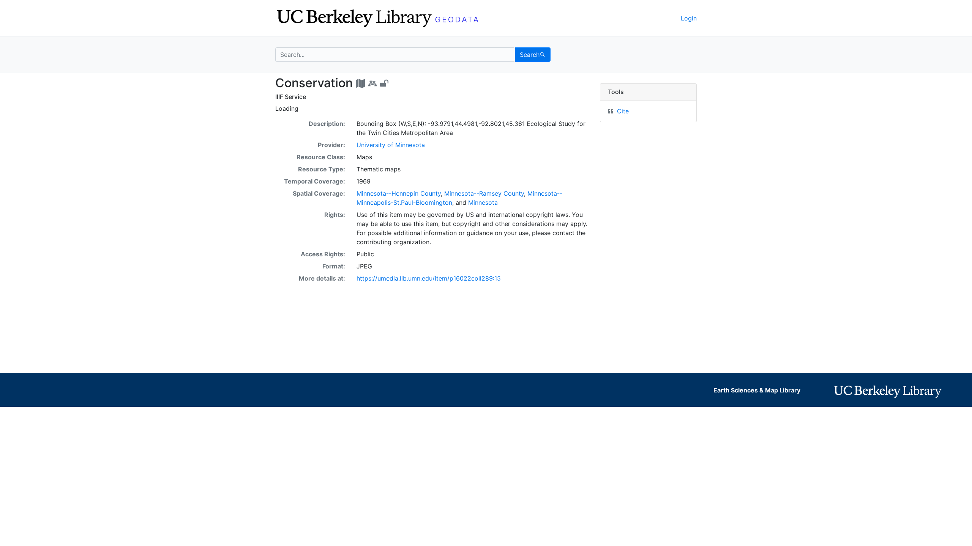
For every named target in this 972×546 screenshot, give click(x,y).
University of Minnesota (391, 145)
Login (689, 18)
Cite (623, 111)
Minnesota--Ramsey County (484, 193)
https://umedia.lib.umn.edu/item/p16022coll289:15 (429, 278)
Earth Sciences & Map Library (756, 390)
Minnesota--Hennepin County (399, 193)
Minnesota (483, 202)
